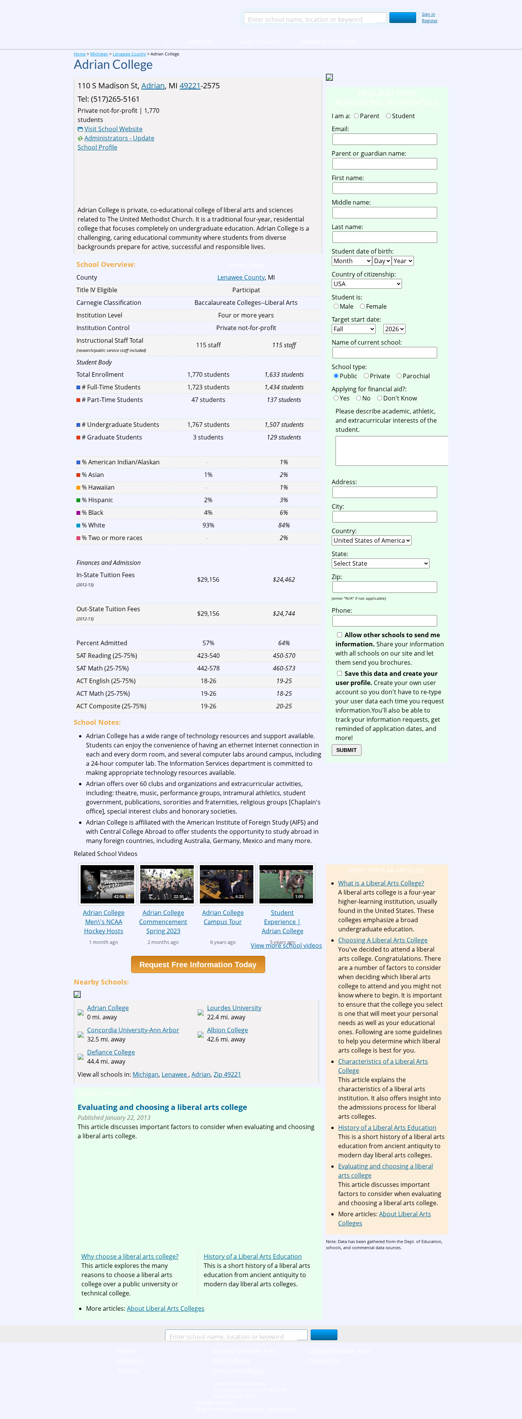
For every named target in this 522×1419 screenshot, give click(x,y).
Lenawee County (241, 277)
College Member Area (339, 1351)
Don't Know (401, 398)
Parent (371, 116)
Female (378, 306)
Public (350, 376)
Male (348, 306)
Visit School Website (113, 129)
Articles (200, 42)
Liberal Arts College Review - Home (153, 17)
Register (430, 20)
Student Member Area (244, 1351)
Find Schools (251, 42)
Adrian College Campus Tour (223, 917)
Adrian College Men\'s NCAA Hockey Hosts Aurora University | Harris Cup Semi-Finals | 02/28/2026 (103, 921)
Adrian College (108, 1008)
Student (405, 116)
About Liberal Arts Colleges (165, 1308)
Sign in (428, 14)
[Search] (402, 17)
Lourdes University (234, 1008)
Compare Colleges (328, 42)
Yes (346, 398)
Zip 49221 (227, 1074)
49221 (190, 85)
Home (126, 1351)
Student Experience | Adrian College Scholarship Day (282, 921)
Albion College (227, 1030)
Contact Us (324, 1361)
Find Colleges (231, 1361)
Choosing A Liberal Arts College (383, 940)
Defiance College (111, 1052)
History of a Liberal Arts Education (253, 1256)
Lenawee (175, 1074)
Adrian (153, 85)
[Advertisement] (253, 148)
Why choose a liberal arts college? (129, 1256)
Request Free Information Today (197, 964)
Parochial (418, 376)
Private (381, 376)
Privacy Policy (281, 1409)
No (368, 398)
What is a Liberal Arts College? (381, 883)
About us (131, 1361)
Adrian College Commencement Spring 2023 (163, 921)
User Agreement (248, 1409)
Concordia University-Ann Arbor (133, 1030)
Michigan (146, 1074)
